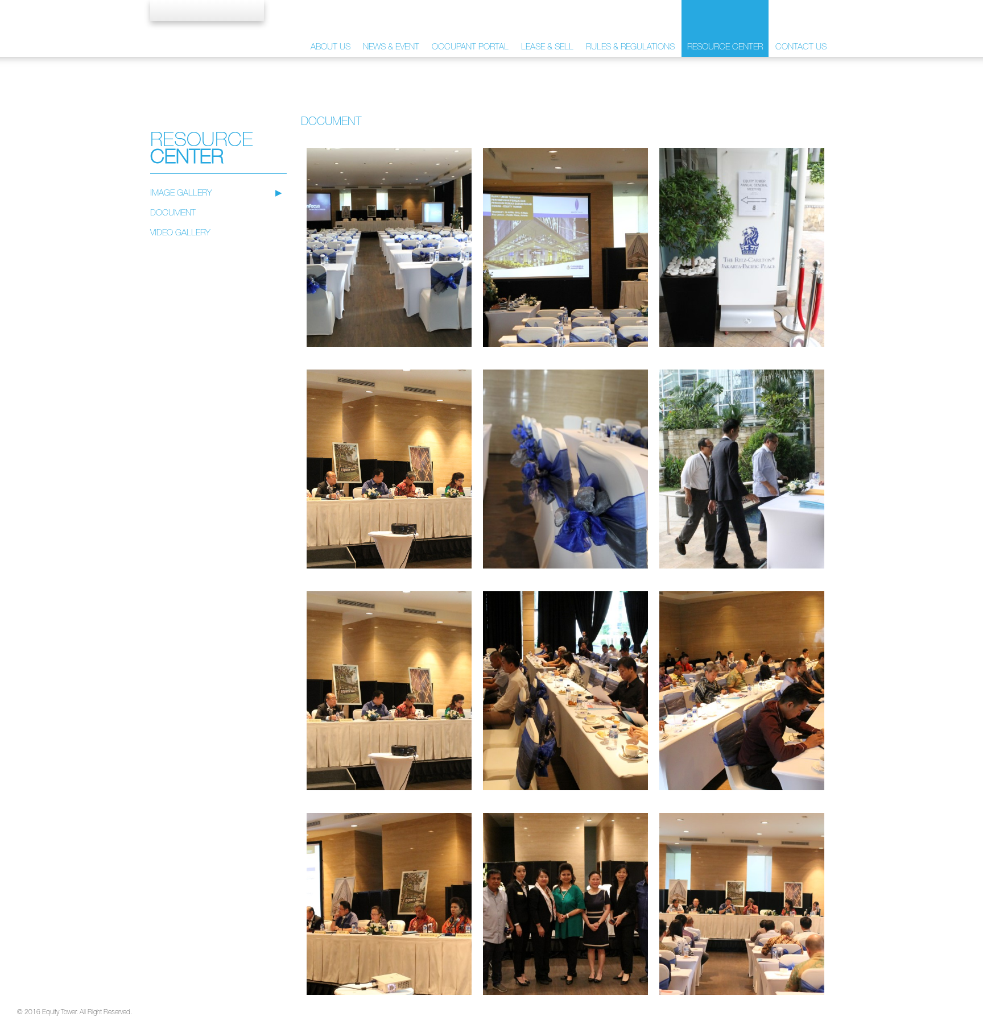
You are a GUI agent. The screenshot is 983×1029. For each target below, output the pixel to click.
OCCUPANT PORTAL (470, 46)
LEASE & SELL (547, 46)
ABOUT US (330, 46)
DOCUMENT (173, 212)
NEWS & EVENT (391, 46)
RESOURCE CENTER (725, 46)
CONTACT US (801, 46)
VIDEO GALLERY (180, 232)
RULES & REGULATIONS (630, 46)
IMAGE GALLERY (181, 192)
